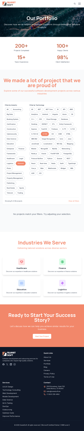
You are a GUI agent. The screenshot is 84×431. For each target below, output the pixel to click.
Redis (53, 163)
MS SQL (59, 144)
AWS (71, 109)
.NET (39, 109)
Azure (64, 114)
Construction (11, 129)
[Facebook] (3, 364)
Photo (9, 168)
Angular (55, 114)
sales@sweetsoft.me (53, 391)
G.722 (72, 129)
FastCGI (44, 129)
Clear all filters (74, 201)
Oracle (43, 153)
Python (49, 158)
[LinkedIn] (11, 364)
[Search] (75, 4)
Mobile (33, 149)
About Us (47, 357)
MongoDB (44, 149)
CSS (40, 119)
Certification (11, 124)
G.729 (45, 134)
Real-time (43, 163)
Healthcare (11, 158)
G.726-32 (34, 134)
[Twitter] (7, 364)
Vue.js (33, 168)
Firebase (55, 129)
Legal (21, 158)
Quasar (59, 158)
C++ (32, 119)
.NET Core (49, 109)
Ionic (61, 139)
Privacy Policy (49, 374)
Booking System (12, 119)
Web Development (9, 393)
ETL (53, 124)
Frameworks (11, 153)
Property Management (15, 178)
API (64, 109)
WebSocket (52, 168)
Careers (47, 370)
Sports (21, 188)
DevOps (5, 406)
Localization (48, 144)
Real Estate (11, 188)
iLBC (33, 173)
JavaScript (35, 144)
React (33, 163)
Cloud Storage (51, 119)
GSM (60, 134)
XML (71, 168)
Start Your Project (42, 336)
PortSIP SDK (55, 153)
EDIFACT (45, 124)
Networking (66, 149)
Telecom (10, 193)
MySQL (54, 149)
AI (57, 109)
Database (64, 119)
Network (21, 163)
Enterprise (10, 149)
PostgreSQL (68, 153)
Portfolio (47, 364)
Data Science (11, 139)
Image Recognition (48, 139)
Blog (45, 367)
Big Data (10, 114)
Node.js (34, 153)
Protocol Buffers (37, 158)
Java (69, 139)
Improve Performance (11, 416)
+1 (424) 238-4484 (53, 394)
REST (68, 158)
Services (47, 360)
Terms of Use (49, 377)
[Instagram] (15, 364)
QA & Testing (7, 403)
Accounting (17, 109)
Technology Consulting (11, 390)
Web (42, 168)
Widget (63, 168)
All (8, 109)
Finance (21, 149)
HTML (68, 134)
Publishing (10, 183)
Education (10, 144)
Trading (20, 193)
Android (45, 114)
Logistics (10, 163)
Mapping (70, 144)
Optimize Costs (8, 413)
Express (34, 129)
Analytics (34, 114)
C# (72, 114)
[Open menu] (79, 4)
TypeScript (72, 163)
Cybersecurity (12, 134)
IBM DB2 (34, 139)
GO (53, 134)
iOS (40, 173)
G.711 (64, 129)
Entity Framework (65, 124)
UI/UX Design (7, 387)
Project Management (14, 173)
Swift (62, 163)
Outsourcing (7, 410)
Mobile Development (10, 396)
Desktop (34, 124)
